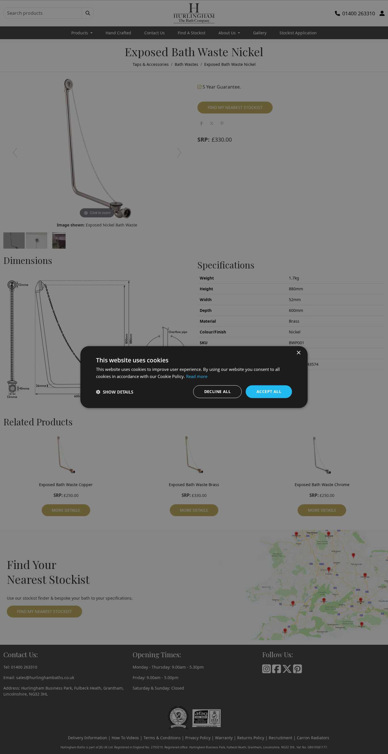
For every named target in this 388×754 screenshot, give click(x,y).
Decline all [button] (217, 391)
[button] (114, 391)
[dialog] (194, 377)
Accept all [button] (268, 391)
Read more (196, 376)
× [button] (298, 352)
